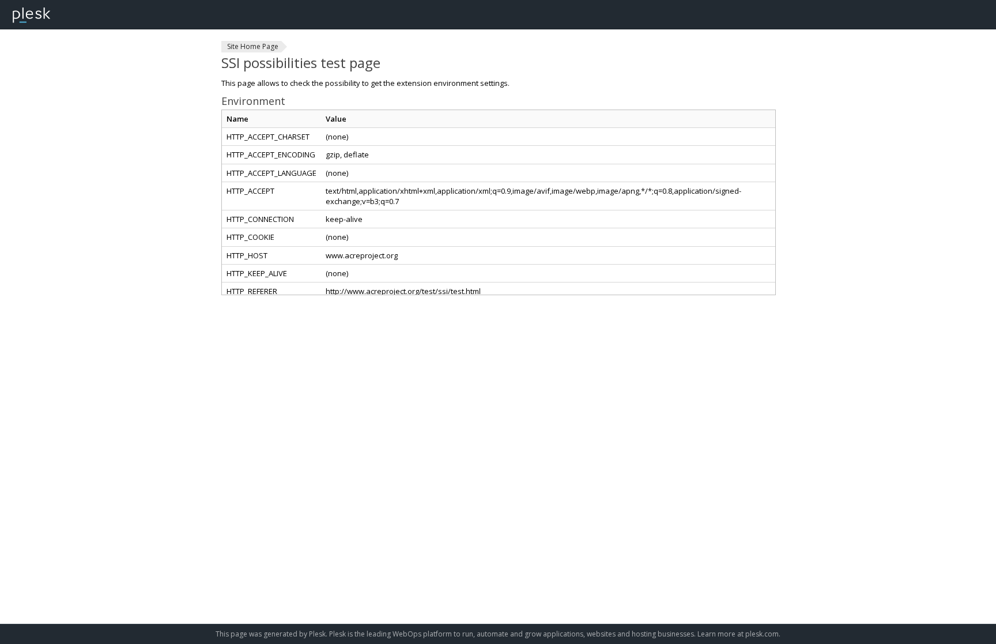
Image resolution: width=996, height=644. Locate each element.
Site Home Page (252, 46)
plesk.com (762, 634)
